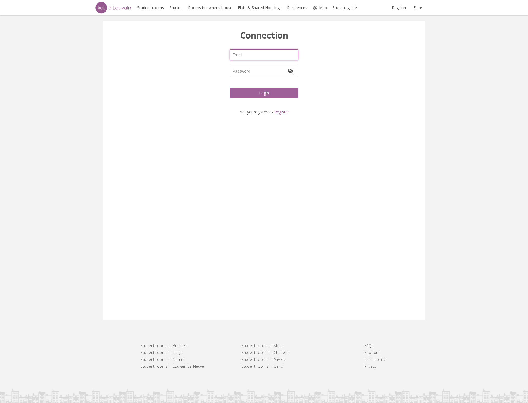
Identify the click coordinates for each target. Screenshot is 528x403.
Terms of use (375, 359)
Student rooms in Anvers (263, 359)
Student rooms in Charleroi (265, 352)
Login (264, 93)
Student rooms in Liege (161, 352)
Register (399, 7)
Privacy (370, 366)
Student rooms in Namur (163, 359)
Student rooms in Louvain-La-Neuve (172, 366)
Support (371, 352)
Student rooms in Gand (262, 366)
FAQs (368, 345)
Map (322, 7)
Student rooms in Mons (262, 345)
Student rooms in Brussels (164, 345)
